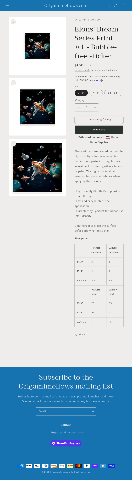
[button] (7, 5)
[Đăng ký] (93, 411)
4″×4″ (96, 92)
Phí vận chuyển (82, 70)
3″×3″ (81, 92)
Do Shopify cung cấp (80, 472)
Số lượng (79, 100)
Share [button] (82, 334)
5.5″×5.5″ (113, 92)
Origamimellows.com (60, 472)
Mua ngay (99, 129)
